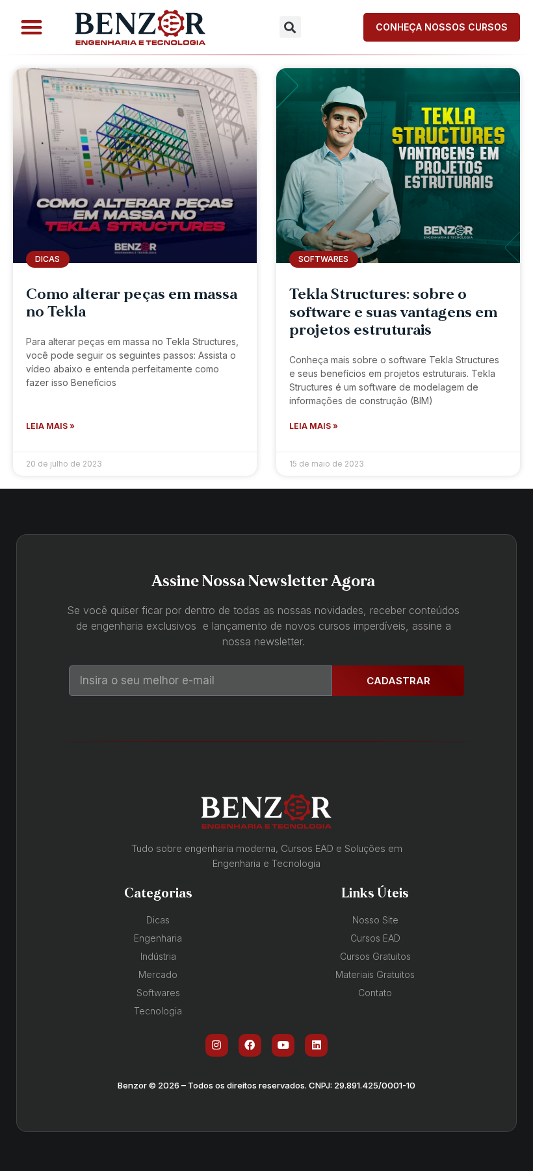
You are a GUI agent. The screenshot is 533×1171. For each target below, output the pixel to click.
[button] (31, 27)
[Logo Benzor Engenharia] (140, 27)
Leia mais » (50, 426)
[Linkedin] (316, 1045)
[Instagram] (216, 1045)
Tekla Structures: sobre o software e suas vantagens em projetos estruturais (393, 312)
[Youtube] (283, 1045)
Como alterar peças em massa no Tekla (131, 303)
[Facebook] (250, 1045)
